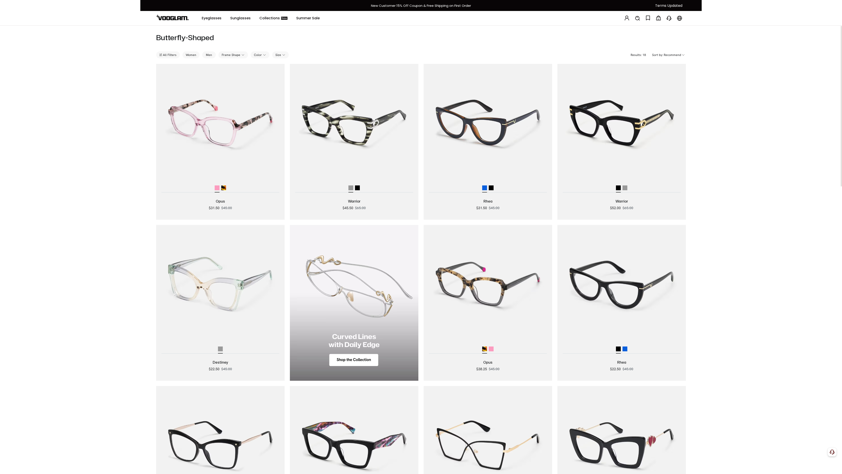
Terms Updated (668, 5)
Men (209, 55)
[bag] (658, 18)
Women (191, 55)
